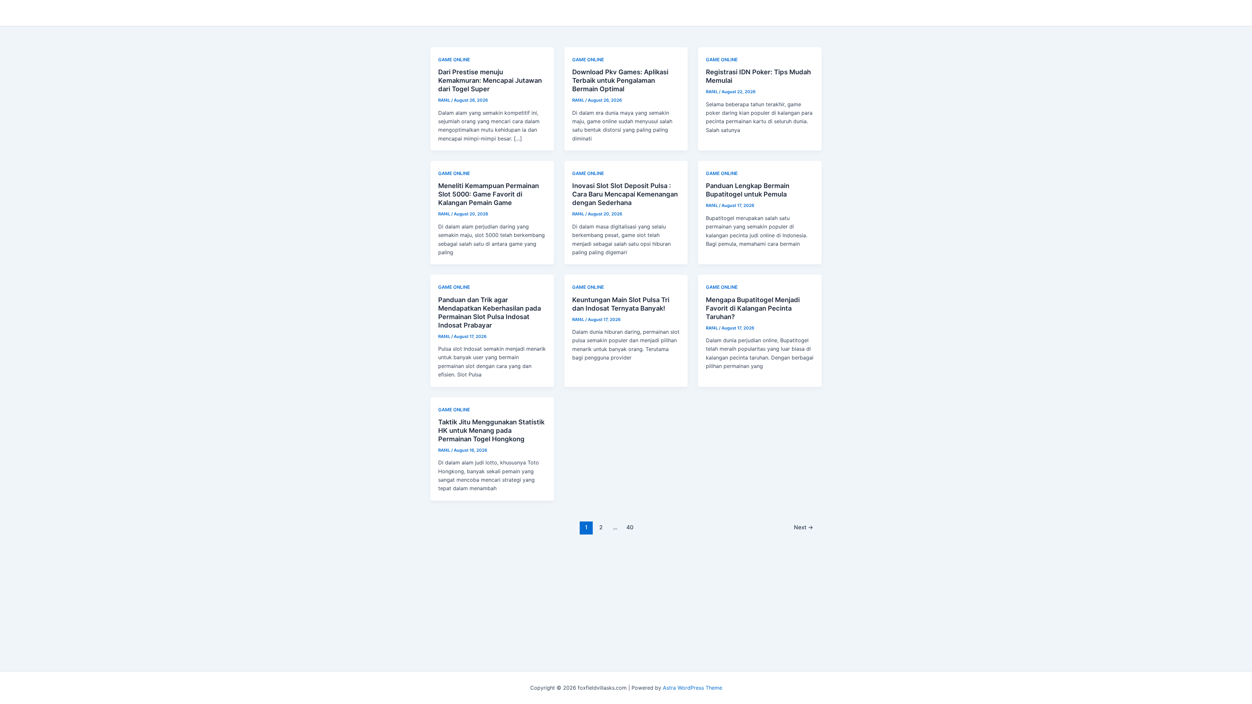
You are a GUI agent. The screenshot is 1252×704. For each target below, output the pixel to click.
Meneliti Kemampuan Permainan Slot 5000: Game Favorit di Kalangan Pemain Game (488, 194)
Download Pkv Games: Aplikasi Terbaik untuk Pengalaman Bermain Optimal (620, 80)
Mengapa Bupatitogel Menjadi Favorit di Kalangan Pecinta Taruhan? (753, 308)
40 (629, 527)
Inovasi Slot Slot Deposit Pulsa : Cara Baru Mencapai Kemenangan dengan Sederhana (625, 194)
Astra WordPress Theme (692, 687)
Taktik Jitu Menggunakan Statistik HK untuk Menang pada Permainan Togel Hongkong (491, 430)
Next (803, 527)
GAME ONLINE (454, 59)
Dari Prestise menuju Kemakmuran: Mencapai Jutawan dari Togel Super (490, 80)
